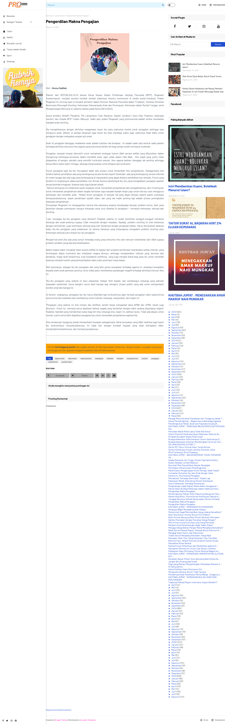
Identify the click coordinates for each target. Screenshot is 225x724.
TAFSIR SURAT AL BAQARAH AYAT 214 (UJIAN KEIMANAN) (194, 225)
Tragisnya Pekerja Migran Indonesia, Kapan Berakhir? (192, 582)
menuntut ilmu (132, 358)
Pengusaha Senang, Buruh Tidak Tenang (187, 572)
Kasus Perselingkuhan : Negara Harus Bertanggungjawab (194, 421)
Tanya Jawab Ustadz (16, 49)
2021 (173, 340)
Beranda (49, 16)
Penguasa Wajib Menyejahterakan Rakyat (187, 509)
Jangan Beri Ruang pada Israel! (182, 561)
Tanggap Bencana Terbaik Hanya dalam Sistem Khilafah (194, 499)
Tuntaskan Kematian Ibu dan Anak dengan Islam (190, 473)
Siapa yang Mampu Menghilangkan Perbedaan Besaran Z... (195, 564)
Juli (173, 325)
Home (204, 5)
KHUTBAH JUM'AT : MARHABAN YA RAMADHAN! (190, 507)
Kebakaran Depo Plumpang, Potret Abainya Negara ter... (194, 551)
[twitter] (7, 720)
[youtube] (218, 26)
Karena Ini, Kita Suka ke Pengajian (184, 475)
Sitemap (11, 61)
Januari (175, 343)
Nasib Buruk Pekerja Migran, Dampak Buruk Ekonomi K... (194, 530)
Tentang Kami (219, 5)
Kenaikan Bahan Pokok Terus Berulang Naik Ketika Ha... (194, 559)
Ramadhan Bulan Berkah (179, 543)
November (176, 335)
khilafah (120, 358)
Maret (174, 314)
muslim (145, 358)
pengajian (155, 358)
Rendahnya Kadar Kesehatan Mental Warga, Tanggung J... (195, 574)
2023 (174, 408)
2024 (174, 608)
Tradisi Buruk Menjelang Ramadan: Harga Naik (189, 535)
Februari (175, 345)
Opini (9, 55)
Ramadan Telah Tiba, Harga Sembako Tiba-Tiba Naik (192, 538)
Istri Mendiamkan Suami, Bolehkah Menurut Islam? (201, 65)
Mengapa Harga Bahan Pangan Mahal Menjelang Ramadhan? (195, 527)
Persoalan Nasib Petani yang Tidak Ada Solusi (189, 431)
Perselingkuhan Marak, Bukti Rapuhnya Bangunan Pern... (194, 494)
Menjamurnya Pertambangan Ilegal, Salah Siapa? (190, 525)
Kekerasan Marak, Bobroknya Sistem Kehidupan (190, 481)
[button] (171, 5)
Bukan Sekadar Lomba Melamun (183, 462)
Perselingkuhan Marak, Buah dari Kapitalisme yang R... (193, 423)
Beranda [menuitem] (11, 16)
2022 (174, 374)
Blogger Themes (61, 720)
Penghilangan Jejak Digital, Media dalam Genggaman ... (193, 486)
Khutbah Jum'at (14, 43)
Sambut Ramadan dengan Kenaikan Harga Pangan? (192, 520)
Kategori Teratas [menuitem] (14, 22)
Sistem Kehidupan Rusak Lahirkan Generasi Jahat (191, 449)
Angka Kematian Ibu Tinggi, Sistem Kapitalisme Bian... (193, 460)
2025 (174, 642)
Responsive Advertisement (58, 710)
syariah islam (59, 16)
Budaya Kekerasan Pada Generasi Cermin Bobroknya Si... (194, 439)
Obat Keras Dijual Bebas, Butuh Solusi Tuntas (201, 76)
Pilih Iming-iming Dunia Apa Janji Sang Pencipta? (191, 522)
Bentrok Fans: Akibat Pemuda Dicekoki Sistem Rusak (193, 540)
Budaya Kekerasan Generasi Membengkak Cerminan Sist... (195, 442)
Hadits (10, 37)
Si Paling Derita (175, 566)
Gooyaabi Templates (88, 720)
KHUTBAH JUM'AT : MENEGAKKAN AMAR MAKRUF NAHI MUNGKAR (196, 297)
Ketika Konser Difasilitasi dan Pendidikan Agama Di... (193, 546)
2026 (174, 676)
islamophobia (86, 358)
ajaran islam (59, 358)
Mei (173, 319)
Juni (173, 322)
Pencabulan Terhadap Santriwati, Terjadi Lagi (189, 478)
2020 (174, 312)
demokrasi (72, 358)
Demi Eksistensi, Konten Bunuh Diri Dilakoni (189, 514)
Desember (176, 338)
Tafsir (9, 31)
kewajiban (99, 358)
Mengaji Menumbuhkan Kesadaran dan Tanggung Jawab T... (196, 418)
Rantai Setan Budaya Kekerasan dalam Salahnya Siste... (194, 488)
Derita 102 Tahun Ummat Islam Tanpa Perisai (189, 447)
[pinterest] (16, 720)
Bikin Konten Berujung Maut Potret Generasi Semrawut (193, 517)
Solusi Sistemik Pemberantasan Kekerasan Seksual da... (194, 434)
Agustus (175, 327)
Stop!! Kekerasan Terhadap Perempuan (186, 483)
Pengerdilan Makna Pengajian (181, 491)
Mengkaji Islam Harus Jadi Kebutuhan (185, 533)
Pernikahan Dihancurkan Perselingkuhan (187, 468)
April (173, 317)
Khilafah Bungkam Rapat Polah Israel (185, 436)
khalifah (110, 358)
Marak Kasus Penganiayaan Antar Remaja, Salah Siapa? (193, 470)
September (176, 330)
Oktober (175, 332)
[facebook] (3, 720)
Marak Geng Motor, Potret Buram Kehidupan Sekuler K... (194, 496)
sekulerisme (53, 362)
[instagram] (11, 720)
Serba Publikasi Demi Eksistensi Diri (185, 569)
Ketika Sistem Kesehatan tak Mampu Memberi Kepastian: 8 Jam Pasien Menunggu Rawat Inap (202, 90)
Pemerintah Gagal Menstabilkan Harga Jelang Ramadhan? (194, 512)
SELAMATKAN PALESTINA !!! (181, 444)
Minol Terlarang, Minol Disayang (182, 452)
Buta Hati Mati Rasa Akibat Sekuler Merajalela (189, 465)
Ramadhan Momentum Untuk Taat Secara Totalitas (192, 548)
